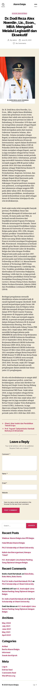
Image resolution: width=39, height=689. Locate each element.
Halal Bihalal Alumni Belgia (13, 543)
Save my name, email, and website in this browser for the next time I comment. (17, 503)
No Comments (21, 43)
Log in (4, 667)
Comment (6, 454)
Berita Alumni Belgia (11, 649)
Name (5, 474)
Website (5, 493)
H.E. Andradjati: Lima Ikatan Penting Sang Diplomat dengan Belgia (18, 591)
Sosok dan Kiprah (19, 13)
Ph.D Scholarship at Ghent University (18, 548)
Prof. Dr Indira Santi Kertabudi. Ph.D (17, 581)
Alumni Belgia (19, 4)
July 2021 (6, 626)
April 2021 (6, 635)
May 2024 (6, 623)
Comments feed (9, 673)
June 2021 (6, 629)
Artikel (5, 646)
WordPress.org (8, 676)
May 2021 (6, 632)
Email (4, 483)
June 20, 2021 (27, 40)
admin (14, 40)
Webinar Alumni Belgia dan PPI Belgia (18, 538)
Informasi (6, 652)
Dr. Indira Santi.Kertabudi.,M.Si (15, 599)
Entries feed (7, 670)
